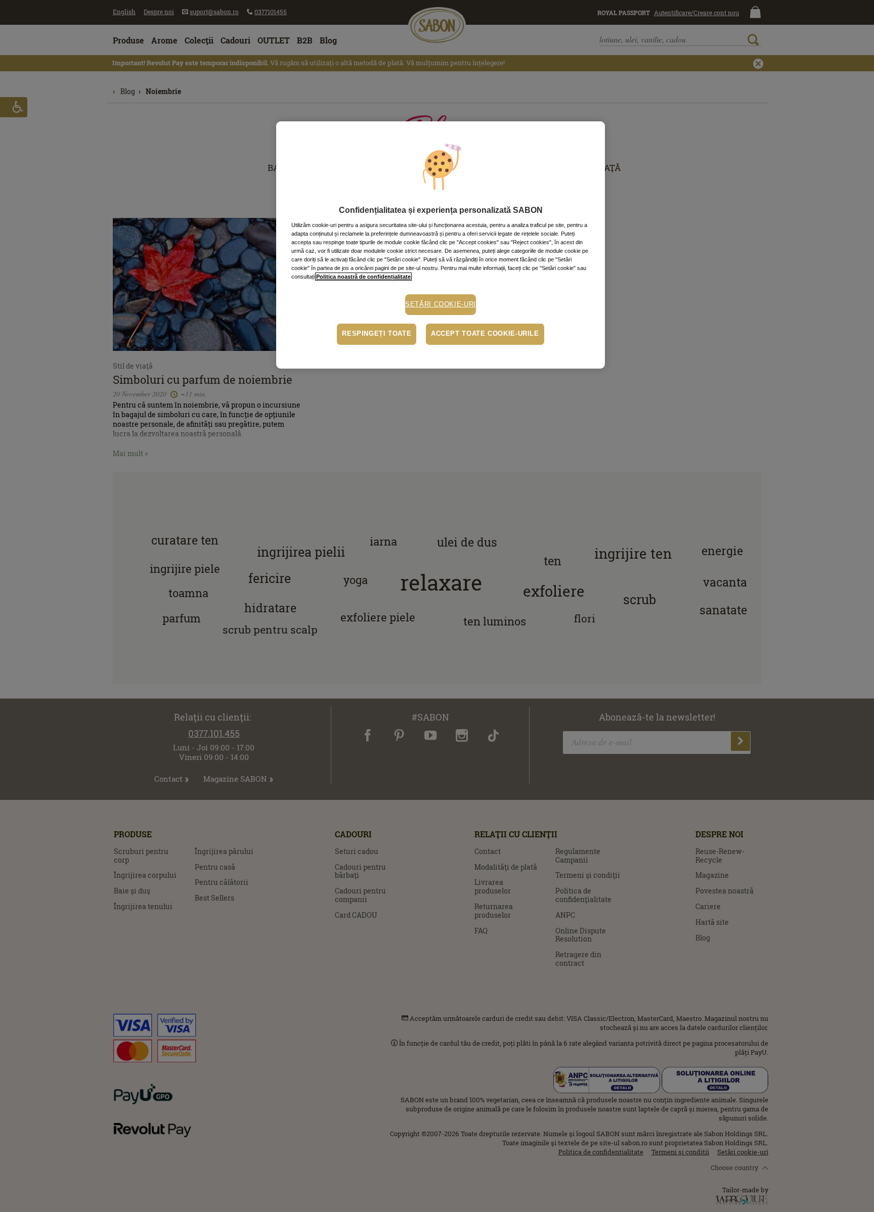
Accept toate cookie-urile (485, 333)
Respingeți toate (376, 333)
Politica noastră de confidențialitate (363, 277)
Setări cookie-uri (440, 304)
